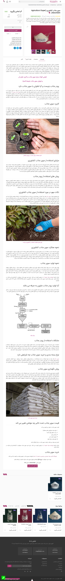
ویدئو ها (60, 567)
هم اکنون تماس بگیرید (32, 466)
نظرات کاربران (28, 59)
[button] (49, 13)
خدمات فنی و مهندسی (58, 561)
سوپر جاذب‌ (48, 196)
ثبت (9, 566)
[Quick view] (49, 478)
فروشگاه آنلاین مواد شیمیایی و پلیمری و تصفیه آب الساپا (45, 456)
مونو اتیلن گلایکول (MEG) (10, 524)
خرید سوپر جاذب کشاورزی (16, 39)
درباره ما (60, 563)
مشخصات (36, 59)
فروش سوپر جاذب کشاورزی (16, 41)
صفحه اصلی (59, 5)
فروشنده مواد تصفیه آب (48, 277)
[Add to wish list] (49, 480)
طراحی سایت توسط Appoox (11, 579)
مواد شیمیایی (23, 506)
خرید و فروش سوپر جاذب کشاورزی (15, 45)
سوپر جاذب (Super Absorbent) (57, 493)
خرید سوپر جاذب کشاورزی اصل (15, 43)
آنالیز (22, 59)
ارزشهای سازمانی (59, 569)
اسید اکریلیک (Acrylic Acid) (56, 524)
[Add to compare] (49, 482)
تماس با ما (60, 565)
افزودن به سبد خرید (12, 30)
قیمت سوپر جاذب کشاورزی (16, 38)
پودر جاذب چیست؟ (16, 92)
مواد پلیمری (17, 506)
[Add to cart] (50, 499)
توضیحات (42, 59)
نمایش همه (30, 506)
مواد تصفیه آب (53, 5)
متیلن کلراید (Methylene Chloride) (25, 524)
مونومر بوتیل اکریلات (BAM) (42, 524)
